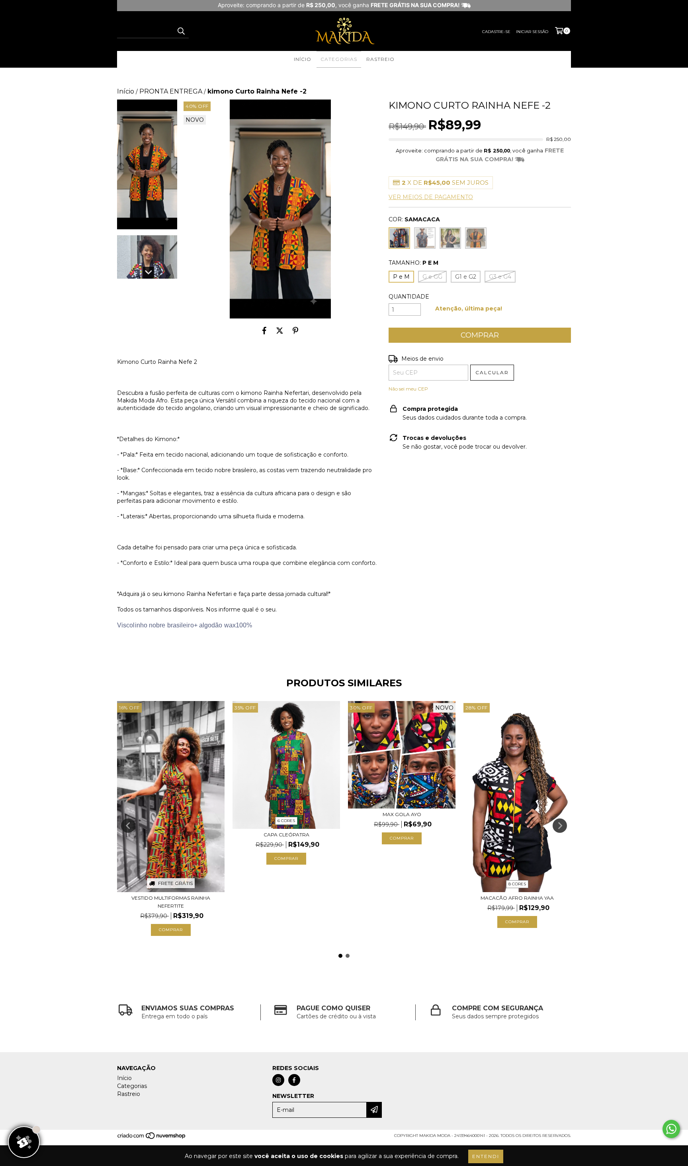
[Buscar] (181, 31)
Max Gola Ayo (402, 814)
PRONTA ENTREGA (170, 91)
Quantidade (409, 296)
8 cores (517, 884)
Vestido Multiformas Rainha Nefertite (170, 902)
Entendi (485, 1156)
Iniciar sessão (532, 31)
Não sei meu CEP (408, 389)
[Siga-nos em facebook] (294, 1080)
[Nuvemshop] (152, 1138)
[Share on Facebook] (264, 330)
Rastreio (380, 59)
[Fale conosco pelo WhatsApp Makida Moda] (671, 1129)
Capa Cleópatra (286, 835)
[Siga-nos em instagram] (278, 1080)
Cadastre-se (496, 31)
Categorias (339, 59)
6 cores (286, 820)
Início (302, 59)
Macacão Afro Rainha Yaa (517, 898)
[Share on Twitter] (279, 330)
